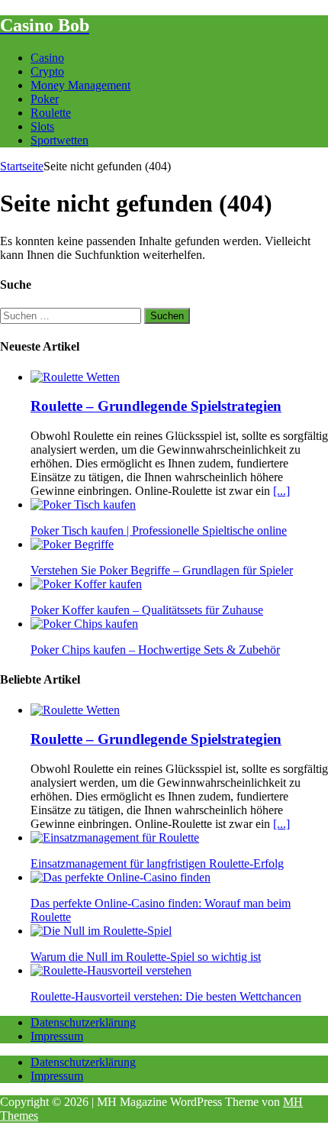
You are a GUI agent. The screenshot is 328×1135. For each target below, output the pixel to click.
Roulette (51, 112)
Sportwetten (59, 140)
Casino (47, 57)
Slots (42, 126)
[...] (281, 490)
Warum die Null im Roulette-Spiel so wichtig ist (146, 956)
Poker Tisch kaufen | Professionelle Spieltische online (159, 530)
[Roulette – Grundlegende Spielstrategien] (75, 376)
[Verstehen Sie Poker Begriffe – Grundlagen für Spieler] (72, 544)
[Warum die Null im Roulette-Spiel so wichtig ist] (101, 930)
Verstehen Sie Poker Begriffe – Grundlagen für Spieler (162, 570)
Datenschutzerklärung (83, 1022)
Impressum (57, 1036)
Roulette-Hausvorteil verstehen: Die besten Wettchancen (166, 996)
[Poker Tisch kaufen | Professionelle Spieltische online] (83, 504)
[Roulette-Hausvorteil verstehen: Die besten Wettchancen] (111, 970)
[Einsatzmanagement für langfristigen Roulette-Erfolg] (115, 837)
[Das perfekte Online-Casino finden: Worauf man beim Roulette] (121, 877)
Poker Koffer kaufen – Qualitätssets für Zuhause (147, 609)
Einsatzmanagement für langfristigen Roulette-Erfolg (157, 863)
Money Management (80, 85)
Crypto (47, 71)
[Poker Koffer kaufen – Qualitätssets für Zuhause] (86, 583)
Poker (45, 98)
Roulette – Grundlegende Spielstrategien (156, 406)
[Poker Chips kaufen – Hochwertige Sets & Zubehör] (84, 623)
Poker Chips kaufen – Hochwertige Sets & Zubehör (155, 649)
